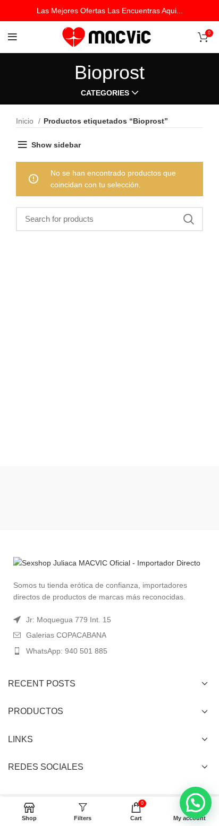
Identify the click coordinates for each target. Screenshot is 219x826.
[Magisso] (162, 498)
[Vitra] (57, 498)
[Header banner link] (109, 10)
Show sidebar (56, 145)
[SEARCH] (188, 219)
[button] (196, 803)
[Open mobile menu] (12, 37)
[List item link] (109, 651)
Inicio (26, 121)
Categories (105, 93)
